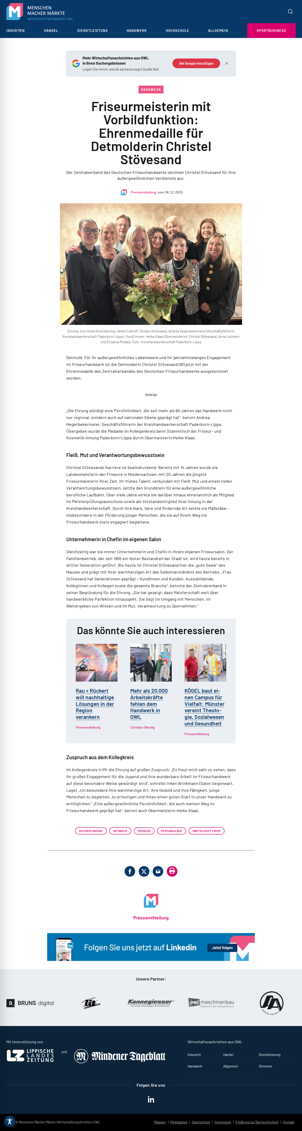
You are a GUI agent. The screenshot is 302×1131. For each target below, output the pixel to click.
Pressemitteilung (144, 192)
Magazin (160, 1122)
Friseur (144, 831)
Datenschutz (201, 1122)
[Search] (290, 11)
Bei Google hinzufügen (196, 63)
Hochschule (177, 31)
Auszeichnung (91, 831)
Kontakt (288, 1122)
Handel (51, 31)
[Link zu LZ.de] (30, 1061)
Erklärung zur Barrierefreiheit (257, 1122)
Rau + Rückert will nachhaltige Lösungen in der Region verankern (95, 703)
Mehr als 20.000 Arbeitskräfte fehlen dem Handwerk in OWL (149, 703)
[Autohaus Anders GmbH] (225, 1003)
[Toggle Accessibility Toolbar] (10, 1121)
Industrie (15, 31)
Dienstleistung (92, 31)
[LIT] (44, 1003)
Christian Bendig (142, 727)
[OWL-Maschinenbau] (165, 1003)
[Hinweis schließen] (226, 63)
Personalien (171, 831)
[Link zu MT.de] (120, 1062)
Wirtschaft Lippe (207, 831)
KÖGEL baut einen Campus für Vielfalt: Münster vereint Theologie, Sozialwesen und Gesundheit (205, 706)
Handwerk (137, 31)
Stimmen (265, 1066)
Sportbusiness (271, 31)
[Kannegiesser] (104, 1003)
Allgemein (218, 31)
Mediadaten (179, 1122)
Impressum (222, 1122)
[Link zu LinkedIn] (151, 959)
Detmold (120, 831)
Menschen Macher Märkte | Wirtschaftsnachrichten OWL (59, 1122)
